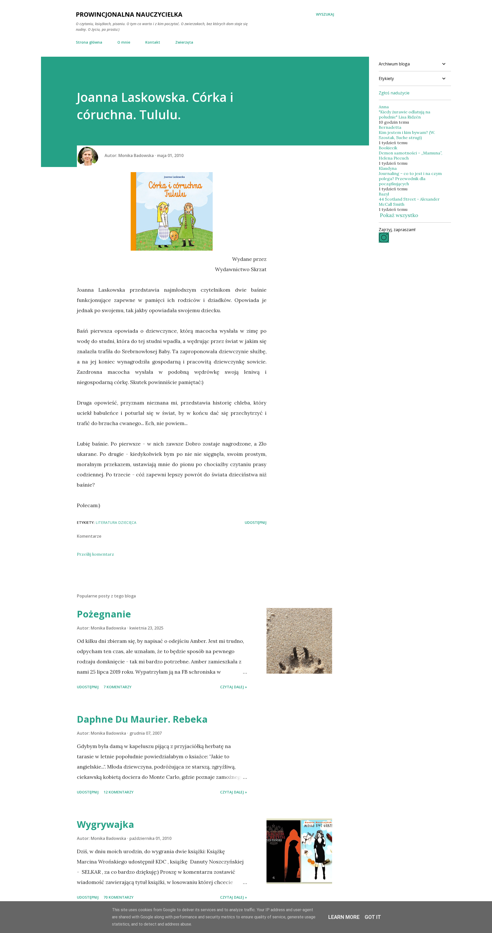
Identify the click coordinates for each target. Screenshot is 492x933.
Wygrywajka (105, 824)
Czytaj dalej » (233, 686)
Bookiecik (388, 147)
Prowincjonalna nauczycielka (129, 14)
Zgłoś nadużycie (394, 93)
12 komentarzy (119, 792)
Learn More (344, 917)
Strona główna (89, 42)
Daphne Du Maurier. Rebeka (142, 719)
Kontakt (152, 42)
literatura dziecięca (116, 522)
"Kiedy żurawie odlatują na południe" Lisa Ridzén (404, 114)
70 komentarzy (119, 897)
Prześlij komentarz (95, 554)
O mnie (123, 42)
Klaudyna (388, 168)
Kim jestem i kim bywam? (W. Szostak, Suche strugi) (407, 135)
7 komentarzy (117, 686)
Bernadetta (390, 127)
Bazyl (384, 194)
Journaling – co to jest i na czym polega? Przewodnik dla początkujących (410, 178)
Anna (384, 106)
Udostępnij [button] (255, 522)
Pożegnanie (104, 614)
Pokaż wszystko (399, 215)
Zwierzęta (184, 42)
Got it (373, 917)
